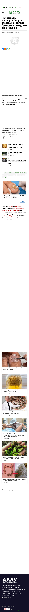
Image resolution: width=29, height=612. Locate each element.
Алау (6, 172)
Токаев (13, 175)
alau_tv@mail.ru (10, 595)
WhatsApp (5, 216)
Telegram (11, 216)
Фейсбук (4, 210)
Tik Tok (9, 210)
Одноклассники (20, 208)
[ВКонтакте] (3, 49)
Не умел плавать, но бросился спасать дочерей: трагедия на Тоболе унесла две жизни (16, 146)
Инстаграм (16, 210)
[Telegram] (7, 49)
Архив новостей (5, 597)
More (22, 201)
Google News (18, 206)
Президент (23, 172)
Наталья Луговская (7, 32)
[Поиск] (26, 12)
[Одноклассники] (5, 49)
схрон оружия (6, 175)
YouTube (10, 206)
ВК (14, 208)
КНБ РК (10, 172)
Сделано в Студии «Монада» (8, 606)
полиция (16, 172)
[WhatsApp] (9, 49)
